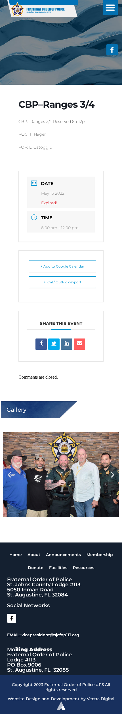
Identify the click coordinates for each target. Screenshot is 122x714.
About (34, 554)
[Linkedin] (66, 344)
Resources (83, 567)
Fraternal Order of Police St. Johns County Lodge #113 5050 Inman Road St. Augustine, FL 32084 (43, 587)
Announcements (63, 554)
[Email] (79, 344)
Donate (35, 567)
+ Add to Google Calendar (62, 266)
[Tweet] (54, 344)
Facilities (58, 567)
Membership (100, 554)
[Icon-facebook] (112, 49)
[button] (110, 7)
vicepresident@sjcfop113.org (50, 634)
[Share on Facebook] (41, 344)
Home (15, 554)
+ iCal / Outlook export (62, 282)
